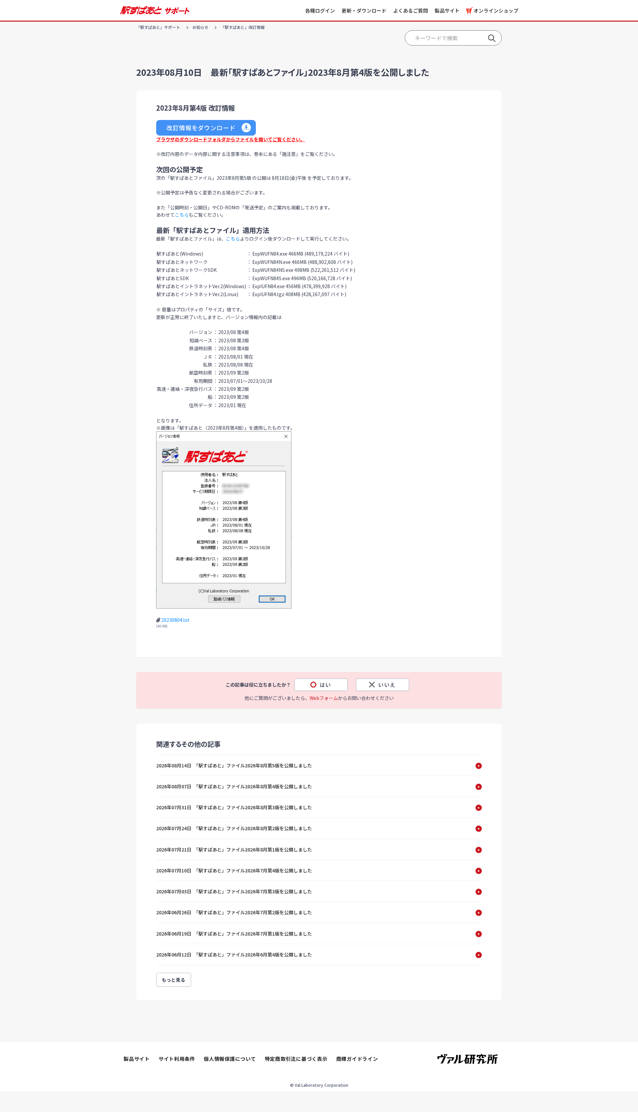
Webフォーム (324, 698)
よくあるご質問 (410, 10)
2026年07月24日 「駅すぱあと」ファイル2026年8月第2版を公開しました (234, 828)
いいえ (387, 685)
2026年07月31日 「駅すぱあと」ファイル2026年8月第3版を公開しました (234, 807)
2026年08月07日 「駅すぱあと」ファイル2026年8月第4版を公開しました (234, 786)
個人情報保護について (230, 1058)
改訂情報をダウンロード (201, 127)
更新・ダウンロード (364, 10)
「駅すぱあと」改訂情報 (243, 27)
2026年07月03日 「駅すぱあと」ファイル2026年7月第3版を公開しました (234, 891)
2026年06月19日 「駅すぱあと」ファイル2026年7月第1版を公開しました (234, 933)
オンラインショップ (496, 10)
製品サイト (447, 10)
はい (325, 685)
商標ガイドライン (357, 1058)
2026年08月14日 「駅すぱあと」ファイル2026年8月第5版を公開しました (234, 765)
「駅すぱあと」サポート (158, 27)
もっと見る (173, 979)
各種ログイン (320, 10)
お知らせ (200, 27)
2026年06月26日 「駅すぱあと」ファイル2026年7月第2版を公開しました (234, 912)
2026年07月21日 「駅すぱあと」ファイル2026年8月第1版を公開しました (234, 849)
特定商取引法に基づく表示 (296, 1058)
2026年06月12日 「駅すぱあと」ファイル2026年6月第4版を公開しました (234, 954)
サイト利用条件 (177, 1058)
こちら (182, 214)
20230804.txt (175, 619)
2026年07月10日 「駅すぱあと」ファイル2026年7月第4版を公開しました (234, 870)
